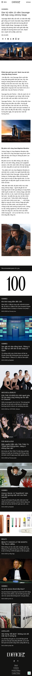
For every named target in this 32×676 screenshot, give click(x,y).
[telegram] (18, 39)
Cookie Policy (16, 673)
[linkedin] (10, 39)
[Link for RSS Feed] (18, 661)
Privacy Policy (16, 670)
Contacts (16, 668)
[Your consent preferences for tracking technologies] (29, 673)
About (16, 665)
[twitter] (13, 39)
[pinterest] (8, 39)
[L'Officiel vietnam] (16, 2)
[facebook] (5, 39)
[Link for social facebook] (14, 661)
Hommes (4, 9)
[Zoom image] (16, 131)
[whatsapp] (16, 39)
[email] (2, 39)
